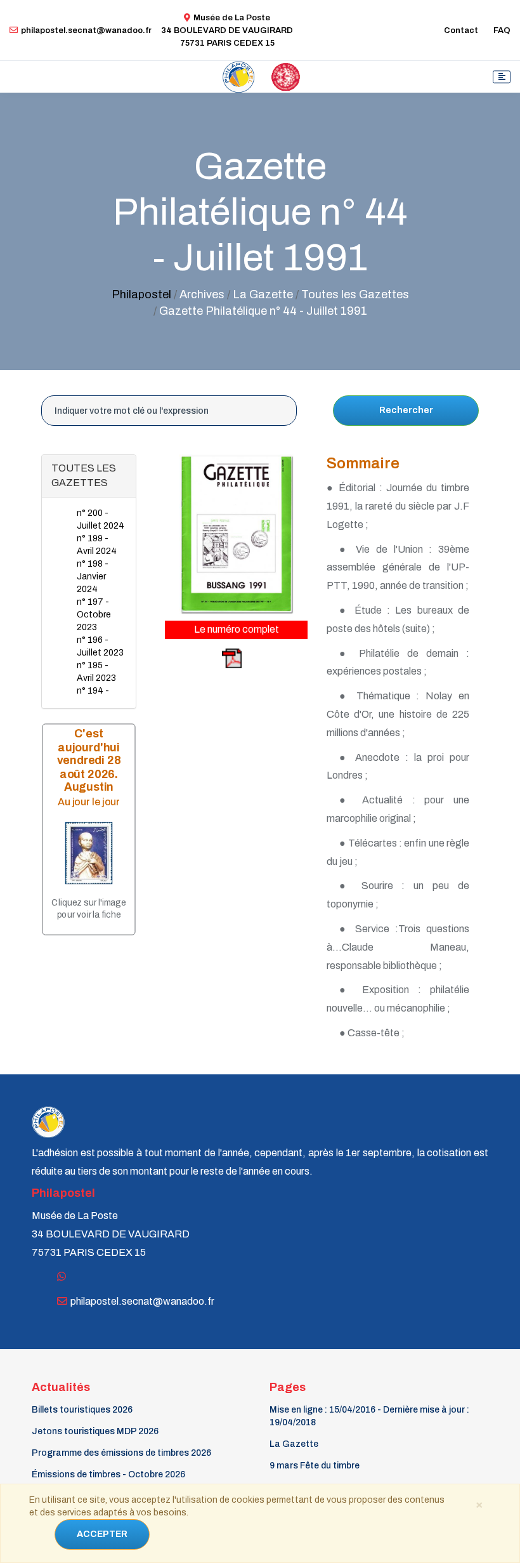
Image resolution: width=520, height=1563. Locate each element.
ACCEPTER (102, 1534)
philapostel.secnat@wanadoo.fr (86, 30)
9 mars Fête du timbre (315, 1465)
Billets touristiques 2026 (82, 1410)
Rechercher (406, 410)
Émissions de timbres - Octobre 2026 (108, 1474)
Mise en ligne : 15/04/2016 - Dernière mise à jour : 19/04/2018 (369, 1416)
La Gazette (294, 1444)
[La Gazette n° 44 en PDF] (204, 658)
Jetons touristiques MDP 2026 (95, 1431)
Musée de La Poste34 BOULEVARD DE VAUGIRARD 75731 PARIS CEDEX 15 (227, 30)
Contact (461, 30)
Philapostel (141, 294)
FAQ (501, 30)
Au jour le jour (89, 801)
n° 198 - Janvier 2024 (92, 576)
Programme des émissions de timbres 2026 (121, 1453)
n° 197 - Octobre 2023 (94, 614)
